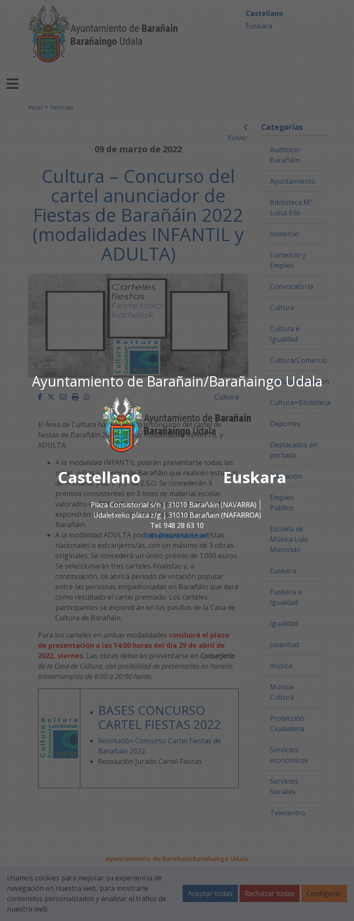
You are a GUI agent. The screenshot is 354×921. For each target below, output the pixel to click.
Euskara (254, 477)
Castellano (99, 477)
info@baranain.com (177, 536)
